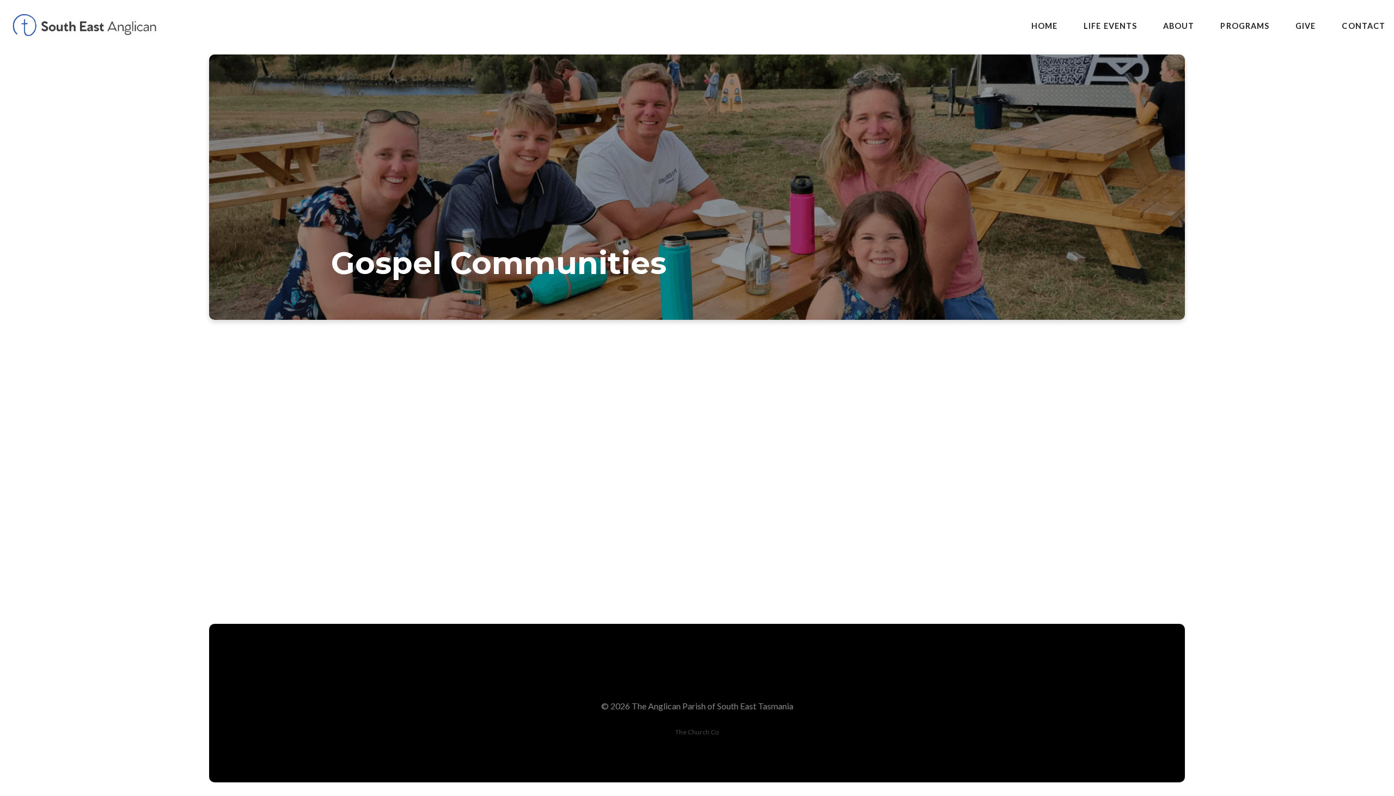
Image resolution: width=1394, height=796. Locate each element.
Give (1305, 26)
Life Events (1110, 26)
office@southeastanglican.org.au (855, 520)
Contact (1363, 26)
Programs (1244, 26)
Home (1044, 26)
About (1178, 26)
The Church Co (697, 732)
